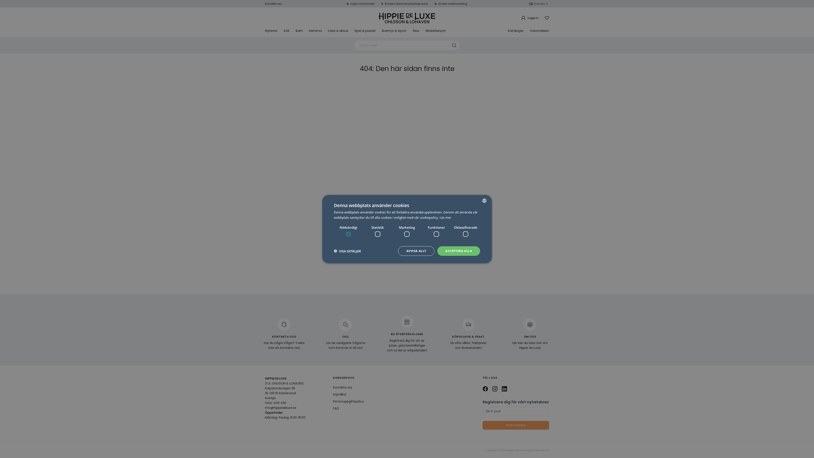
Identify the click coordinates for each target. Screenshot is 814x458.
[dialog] (407, 229)
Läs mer (445, 217)
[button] (347, 251)
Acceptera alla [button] (458, 251)
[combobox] (484, 200)
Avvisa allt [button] (416, 251)
